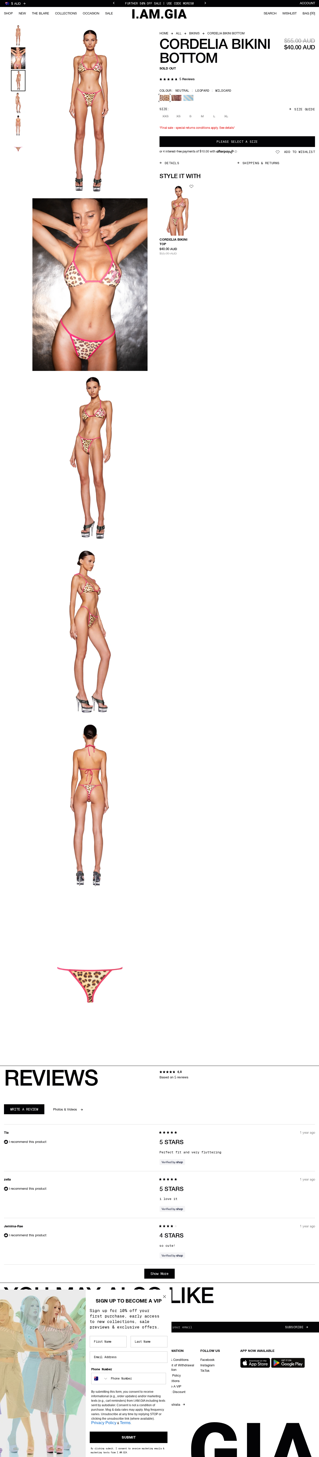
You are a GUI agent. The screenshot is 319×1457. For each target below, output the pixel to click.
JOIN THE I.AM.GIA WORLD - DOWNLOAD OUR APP (159, 3)
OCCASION (91, 13)
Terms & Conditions (174, 1360)
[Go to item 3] (18, 80)
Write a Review (27, 1110)
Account (307, 3)
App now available (257, 1351)
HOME (164, 33)
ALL (178, 33)
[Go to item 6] (18, 148)
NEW (22, 13)
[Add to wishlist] (191, 186)
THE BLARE (40, 13)
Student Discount (172, 1392)
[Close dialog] (164, 1297)
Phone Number (101, 1369)
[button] (177, 79)
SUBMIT (129, 1437)
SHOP (8, 13)
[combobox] (99, 1378)
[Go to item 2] (18, 58)
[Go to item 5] (18, 126)
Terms (125, 1423)
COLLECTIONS (66, 13)
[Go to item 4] (18, 103)
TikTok (205, 1371)
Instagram (207, 1365)
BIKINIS (194, 33)
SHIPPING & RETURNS (261, 163)
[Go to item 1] (18, 35)
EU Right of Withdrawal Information (177, 1368)
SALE (109, 13)
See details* (227, 128)
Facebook (207, 1360)
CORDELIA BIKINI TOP (173, 242)
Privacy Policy (103, 1423)
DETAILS (172, 163)
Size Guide (304, 109)
